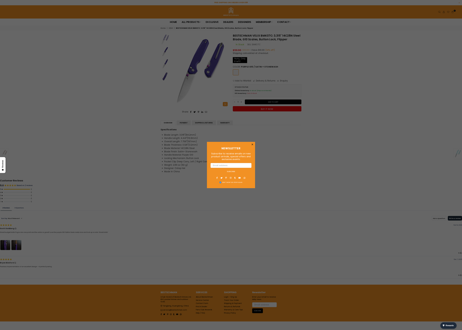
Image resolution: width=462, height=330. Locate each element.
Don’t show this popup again (232, 182)
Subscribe (231, 171)
